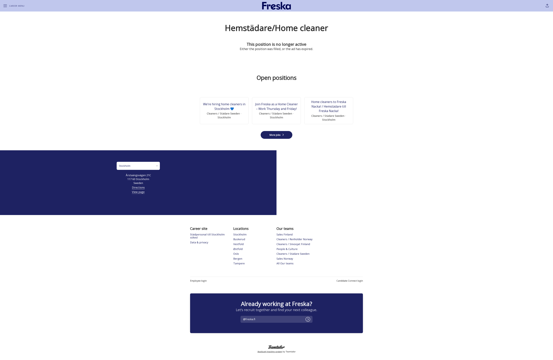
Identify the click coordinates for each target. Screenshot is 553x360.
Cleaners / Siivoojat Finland (293, 244)
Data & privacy (199, 242)
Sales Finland (284, 234)
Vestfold (238, 244)
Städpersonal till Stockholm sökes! (207, 236)
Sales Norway (284, 258)
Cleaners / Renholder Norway (294, 239)
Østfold (238, 249)
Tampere (239, 263)
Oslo (236, 253)
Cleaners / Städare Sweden (292, 253)
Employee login (198, 280)
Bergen (237, 258)
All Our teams (284, 263)
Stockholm (240, 234)
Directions (138, 187)
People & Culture (287, 249)
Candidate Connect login (350, 280)
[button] (547, 6)
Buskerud (239, 239)
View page (138, 192)
